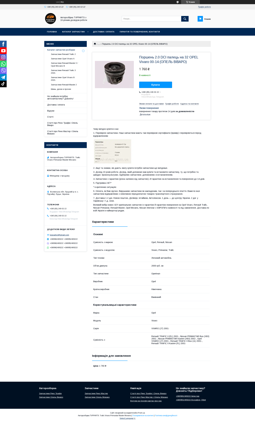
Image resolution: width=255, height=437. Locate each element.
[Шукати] (185, 19)
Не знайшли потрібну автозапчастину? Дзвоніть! (60, 97)
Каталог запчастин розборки (61, 50)
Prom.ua (141, 413)
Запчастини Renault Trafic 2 (63, 54)
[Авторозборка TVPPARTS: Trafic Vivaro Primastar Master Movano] (50, 24)
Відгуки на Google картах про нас (146, 401)
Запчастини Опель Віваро (51, 397)
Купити (155, 85)
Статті (50, 117)
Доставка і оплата (103, 32)
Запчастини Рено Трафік (50, 393)
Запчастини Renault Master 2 (64, 85)
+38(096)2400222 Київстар (187, 396)
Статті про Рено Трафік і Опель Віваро (62, 124)
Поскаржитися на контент (142, 416)
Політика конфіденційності (166, 416)
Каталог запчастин (73, 32)
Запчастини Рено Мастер (96, 393)
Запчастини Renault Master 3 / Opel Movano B (64, 64)
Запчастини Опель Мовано (97, 397)
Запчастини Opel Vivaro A (63, 59)
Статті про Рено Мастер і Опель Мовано (62, 132)
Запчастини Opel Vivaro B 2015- (63, 78)
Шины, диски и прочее (61, 89)
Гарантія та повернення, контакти (140, 32)
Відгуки (50, 111)
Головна (52, 32)
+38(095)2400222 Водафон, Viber (191, 400)
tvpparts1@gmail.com (59, 235)
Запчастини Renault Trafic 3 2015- (63, 71)
